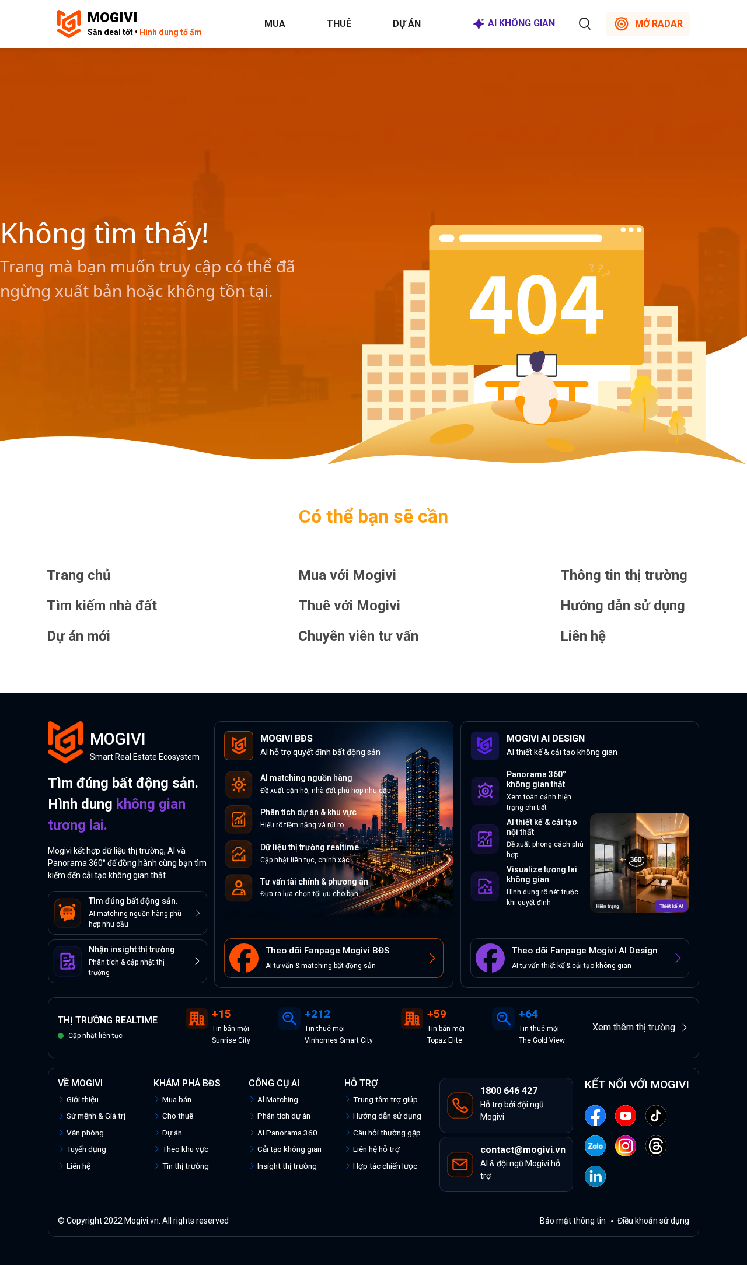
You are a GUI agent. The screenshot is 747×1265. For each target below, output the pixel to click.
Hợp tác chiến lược (385, 1165)
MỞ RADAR (659, 23)
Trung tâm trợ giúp (385, 1099)
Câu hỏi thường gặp (387, 1132)
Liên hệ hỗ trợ (376, 1149)
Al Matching (277, 1099)
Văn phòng (85, 1132)
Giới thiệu (83, 1099)
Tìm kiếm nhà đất (102, 605)
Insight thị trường (287, 1165)
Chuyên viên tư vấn (358, 636)
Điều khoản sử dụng (653, 1220)
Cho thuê (177, 1115)
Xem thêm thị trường (633, 1027)
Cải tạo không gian (289, 1149)
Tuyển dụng (86, 1149)
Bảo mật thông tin (573, 1220)
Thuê (339, 23)
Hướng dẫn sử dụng (622, 605)
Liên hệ (583, 636)
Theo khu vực (185, 1149)
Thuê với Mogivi (349, 605)
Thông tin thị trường (623, 575)
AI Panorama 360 (287, 1132)
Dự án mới (78, 636)
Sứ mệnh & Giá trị (96, 1115)
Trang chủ (78, 575)
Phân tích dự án (283, 1115)
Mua (274, 23)
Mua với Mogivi (347, 575)
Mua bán (176, 1099)
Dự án (407, 23)
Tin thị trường (185, 1165)
